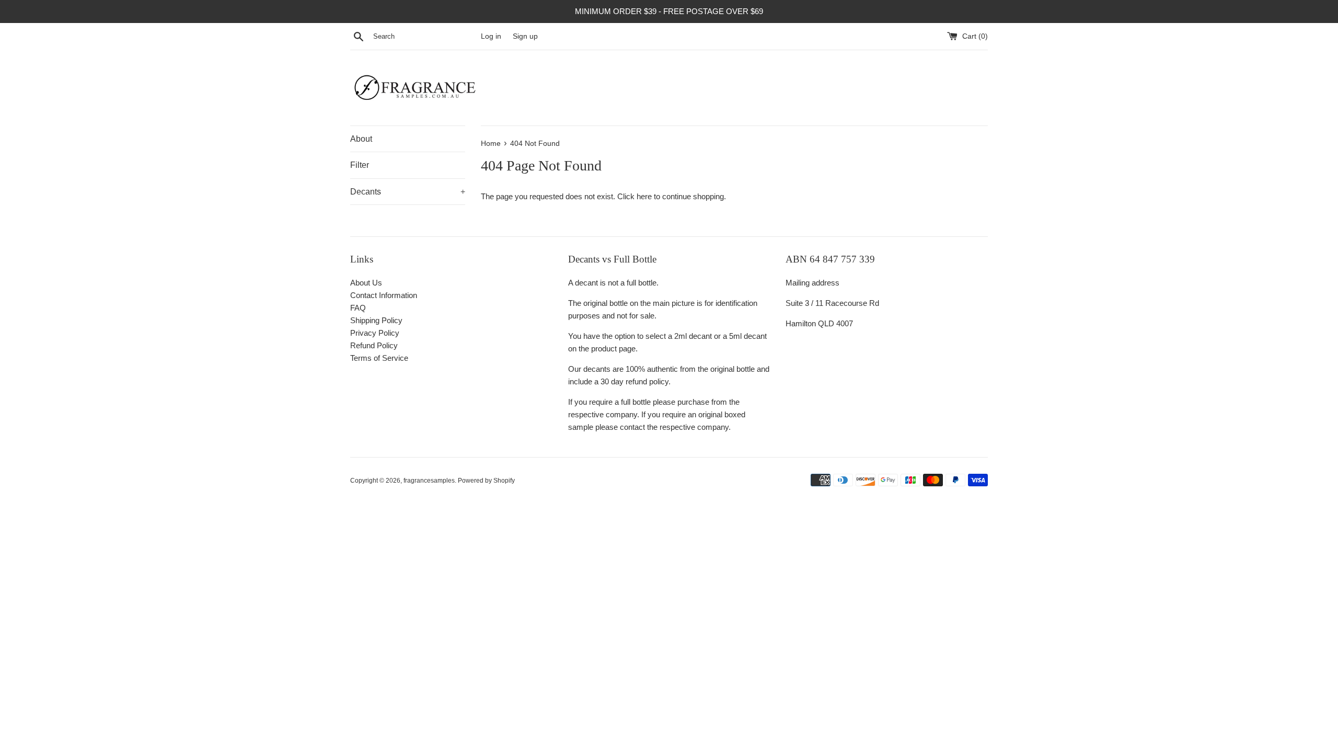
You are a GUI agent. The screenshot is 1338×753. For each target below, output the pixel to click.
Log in (491, 36)
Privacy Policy (374, 332)
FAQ (358, 307)
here (644, 196)
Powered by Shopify (486, 480)
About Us (366, 282)
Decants (407, 191)
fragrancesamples (429, 480)
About (361, 138)
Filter (359, 165)
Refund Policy (374, 345)
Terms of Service (379, 357)
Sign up (525, 36)
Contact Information (383, 295)
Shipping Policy (376, 320)
